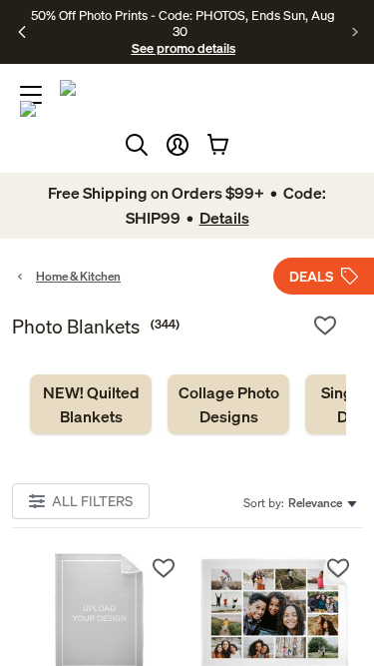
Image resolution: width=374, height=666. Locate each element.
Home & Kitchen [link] (78, 276)
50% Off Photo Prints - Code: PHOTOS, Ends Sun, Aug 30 (183, 23)
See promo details (183, 48)
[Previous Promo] (22, 32)
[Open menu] (31, 95)
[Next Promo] (355, 32)
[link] (91, 404)
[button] (177, 145)
